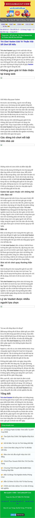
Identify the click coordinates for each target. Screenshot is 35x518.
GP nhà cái (13, 35)
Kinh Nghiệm (30, 20)
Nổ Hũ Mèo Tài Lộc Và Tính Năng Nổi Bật (18, 443)
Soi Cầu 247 (11, 20)
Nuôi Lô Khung (21, 20)
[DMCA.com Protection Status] (17, 516)
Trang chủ (5, 35)
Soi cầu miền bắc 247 (17, 501)
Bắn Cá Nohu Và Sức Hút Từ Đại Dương (18, 481)
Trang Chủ (4, 20)
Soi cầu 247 (5, 501)
